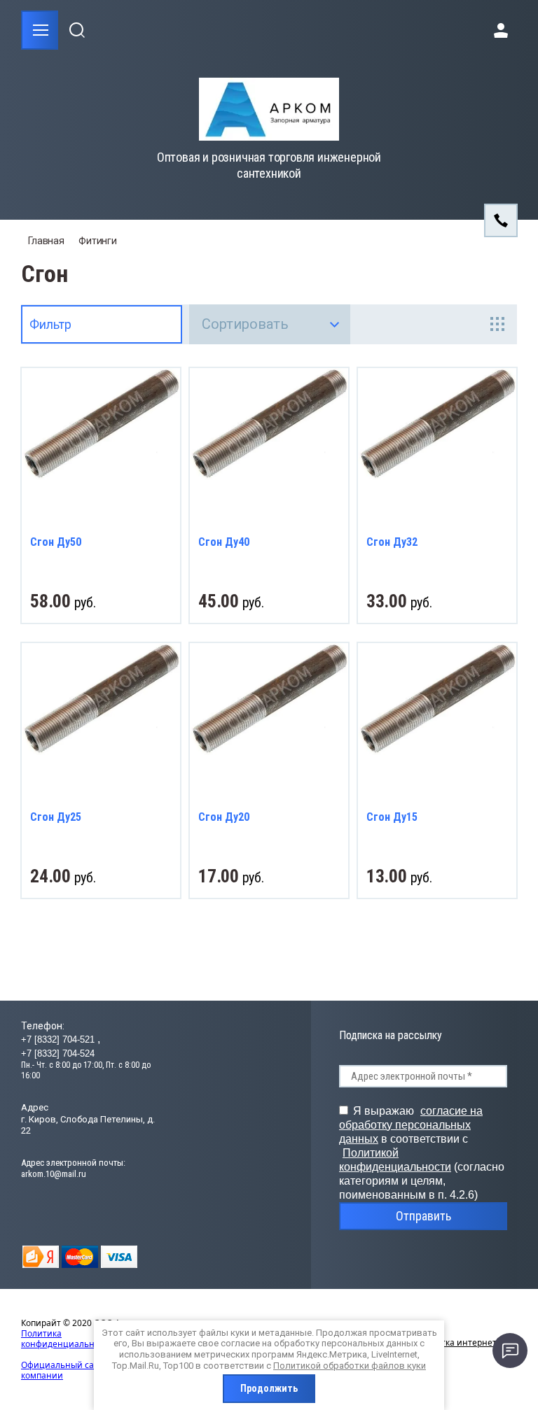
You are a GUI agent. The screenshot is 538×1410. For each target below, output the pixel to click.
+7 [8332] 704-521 (59, 1039)
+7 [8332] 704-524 (58, 1053)
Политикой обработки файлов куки (349, 1365)
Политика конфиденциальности (67, 1338)
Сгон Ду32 (392, 542)
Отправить (423, 1215)
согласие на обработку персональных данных (411, 1125)
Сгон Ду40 (223, 542)
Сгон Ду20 (223, 817)
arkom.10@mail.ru (53, 1174)
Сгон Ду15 (392, 817)
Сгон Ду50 (55, 542)
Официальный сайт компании (62, 1370)
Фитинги (97, 240)
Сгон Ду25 (55, 817)
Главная (46, 240)
